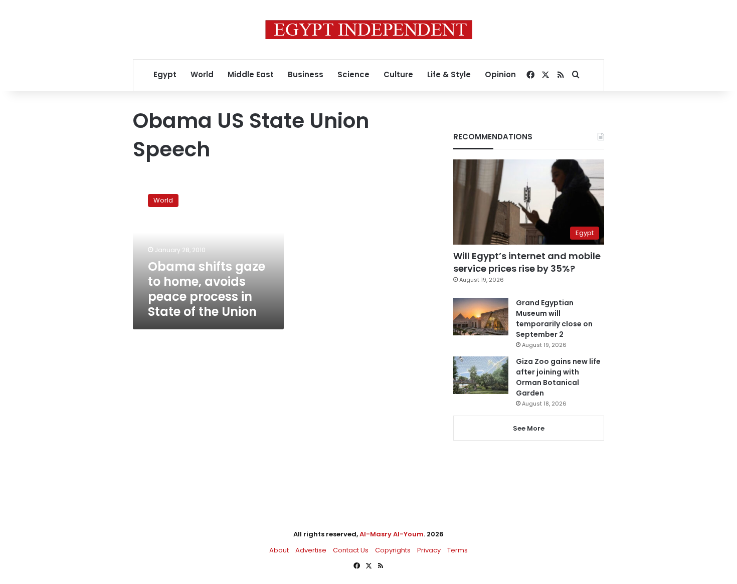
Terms (457, 550)
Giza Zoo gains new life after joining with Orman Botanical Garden (558, 377)
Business (305, 74)
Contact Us (350, 550)
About (279, 550)
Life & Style (449, 74)
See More (528, 428)
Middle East (251, 74)
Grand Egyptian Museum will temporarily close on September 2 (554, 318)
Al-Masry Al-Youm (391, 534)
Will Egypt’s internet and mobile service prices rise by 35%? (527, 262)
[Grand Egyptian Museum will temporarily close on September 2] (480, 316)
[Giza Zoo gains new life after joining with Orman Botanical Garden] (480, 375)
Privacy (429, 550)
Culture (398, 74)
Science (353, 74)
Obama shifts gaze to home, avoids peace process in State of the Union (206, 289)
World (202, 74)
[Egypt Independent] (368, 29)
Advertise (310, 550)
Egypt (164, 74)
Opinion (500, 74)
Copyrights (393, 550)
